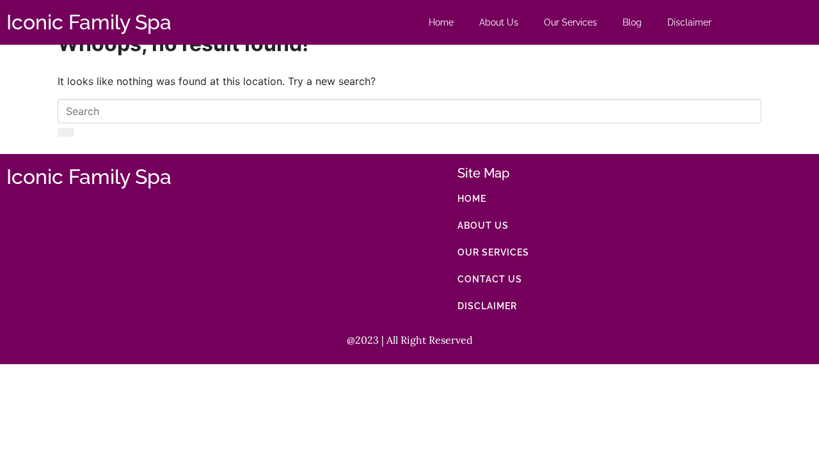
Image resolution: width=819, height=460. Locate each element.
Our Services (570, 22)
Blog (632, 22)
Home (441, 22)
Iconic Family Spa (88, 22)
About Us (498, 22)
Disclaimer (689, 22)
